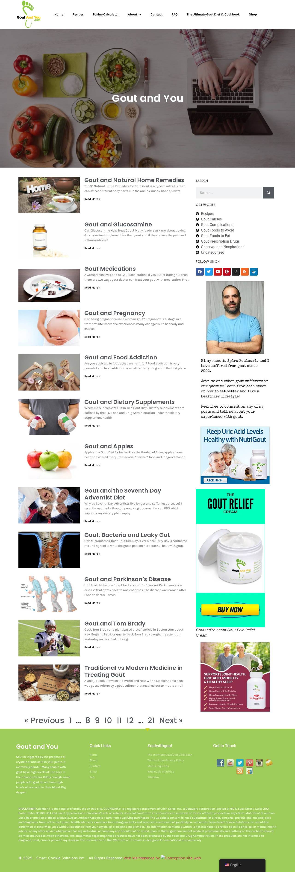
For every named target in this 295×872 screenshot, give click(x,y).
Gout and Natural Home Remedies (134, 180)
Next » (171, 720)
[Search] (268, 192)
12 (130, 720)
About (132, 14)
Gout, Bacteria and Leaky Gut (127, 535)
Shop (253, 14)
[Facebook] (200, 272)
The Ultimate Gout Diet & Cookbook (213, 14)
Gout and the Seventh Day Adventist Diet (122, 494)
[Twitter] (209, 272)
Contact (156, 14)
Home (58, 14)
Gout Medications (110, 269)
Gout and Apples (108, 446)
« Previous (44, 720)
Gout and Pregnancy (114, 313)
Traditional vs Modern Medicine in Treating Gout (133, 671)
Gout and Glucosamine (118, 224)
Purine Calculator (106, 14)
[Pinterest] (227, 272)
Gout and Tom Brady (114, 623)
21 (151, 720)
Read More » (92, 199)
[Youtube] (218, 272)
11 (119, 720)
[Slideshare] (254, 272)
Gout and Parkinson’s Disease (127, 579)
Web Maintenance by (142, 858)
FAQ (174, 14)
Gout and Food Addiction (120, 357)
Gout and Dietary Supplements (129, 402)
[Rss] (245, 272)
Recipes (78, 14)
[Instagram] (236, 272)
